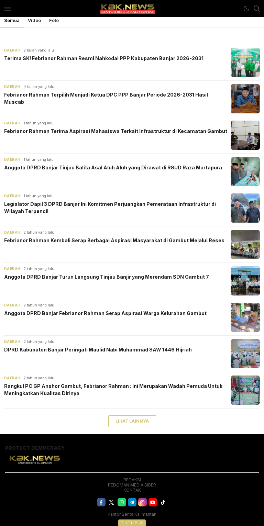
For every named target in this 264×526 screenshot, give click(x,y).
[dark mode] (246, 8)
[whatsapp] (122, 502)
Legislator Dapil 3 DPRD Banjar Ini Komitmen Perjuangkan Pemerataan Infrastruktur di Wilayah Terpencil (110, 207)
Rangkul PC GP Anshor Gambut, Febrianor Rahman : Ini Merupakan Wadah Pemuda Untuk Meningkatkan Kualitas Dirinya (113, 389)
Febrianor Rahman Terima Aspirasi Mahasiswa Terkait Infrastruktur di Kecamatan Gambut (115, 131)
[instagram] (142, 502)
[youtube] (152, 502)
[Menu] (7, 8)
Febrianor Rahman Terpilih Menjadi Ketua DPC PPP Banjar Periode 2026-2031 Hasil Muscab (106, 98)
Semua (12, 20)
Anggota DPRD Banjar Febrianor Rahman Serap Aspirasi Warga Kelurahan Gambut (105, 313)
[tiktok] (163, 502)
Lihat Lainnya (132, 421)
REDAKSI (132, 479)
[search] (257, 8)
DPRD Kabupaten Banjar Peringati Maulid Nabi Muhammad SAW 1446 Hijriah (98, 349)
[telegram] (132, 502)
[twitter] (111, 502)
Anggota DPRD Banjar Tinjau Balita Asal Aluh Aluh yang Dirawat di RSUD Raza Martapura (113, 167)
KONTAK (132, 490)
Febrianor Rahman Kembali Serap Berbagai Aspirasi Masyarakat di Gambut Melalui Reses (114, 240)
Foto (54, 20)
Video (34, 20)
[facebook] (101, 502)
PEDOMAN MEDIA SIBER (132, 485)
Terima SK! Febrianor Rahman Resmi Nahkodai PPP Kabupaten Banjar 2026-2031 (104, 58)
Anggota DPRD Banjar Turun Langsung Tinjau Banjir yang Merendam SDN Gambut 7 (106, 277)
